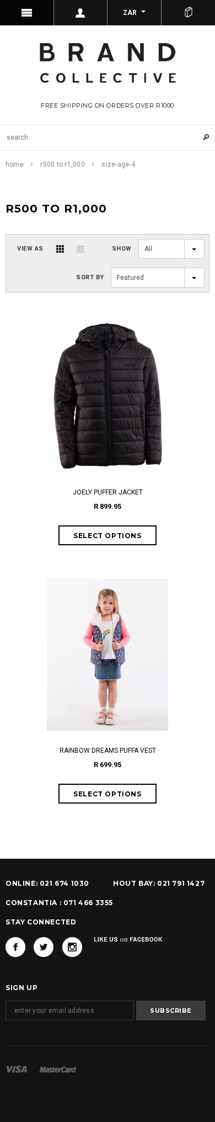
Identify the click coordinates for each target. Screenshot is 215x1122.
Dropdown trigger (81, 12)
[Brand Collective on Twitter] (43, 947)
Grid (60, 249)
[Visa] (16, 1069)
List (80, 249)
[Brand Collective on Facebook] (15, 947)
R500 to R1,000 (62, 164)
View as (30, 248)
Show (122, 248)
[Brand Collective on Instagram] (72, 947)
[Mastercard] (58, 1069)
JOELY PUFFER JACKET (108, 492)
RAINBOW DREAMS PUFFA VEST (108, 750)
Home (15, 164)
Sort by (90, 277)
